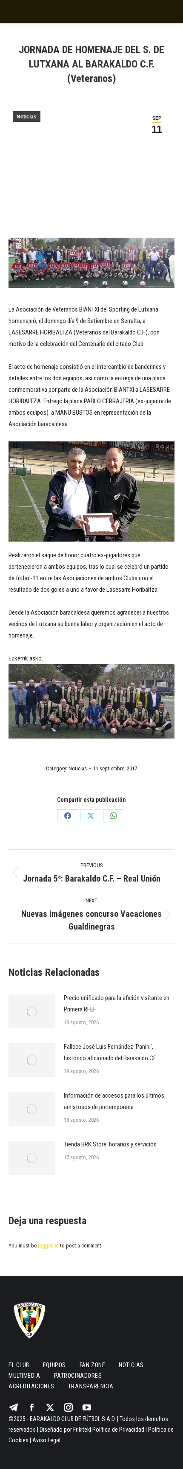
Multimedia (24, 1375)
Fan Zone (92, 1365)
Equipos (54, 1365)
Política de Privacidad (118, 1429)
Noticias (27, 117)
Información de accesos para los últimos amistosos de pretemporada (114, 1101)
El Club (19, 1365)
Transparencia (90, 1386)
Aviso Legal (46, 1440)
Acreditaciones (31, 1386)
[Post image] (32, 1011)
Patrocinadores (78, 1375)
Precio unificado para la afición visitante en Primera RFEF (116, 1003)
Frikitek (81, 1429)
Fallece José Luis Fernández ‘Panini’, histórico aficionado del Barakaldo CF (110, 1052)
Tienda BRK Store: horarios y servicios (110, 1144)
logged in (48, 1245)
